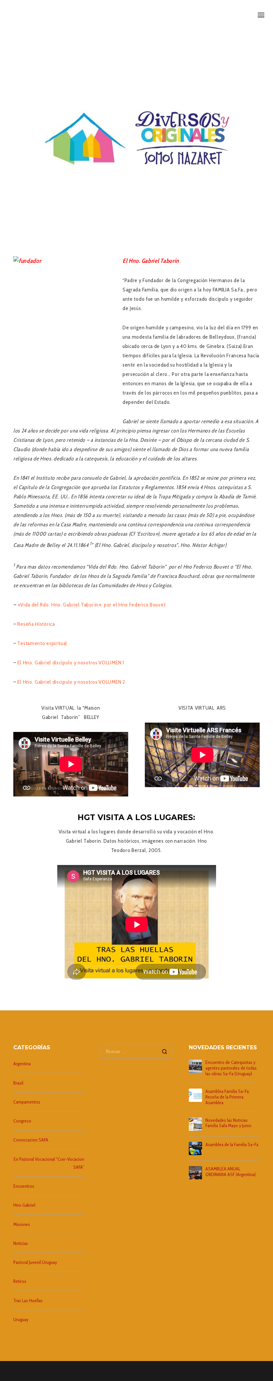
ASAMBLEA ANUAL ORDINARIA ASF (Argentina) (230, 1171)
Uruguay (20, 1319)
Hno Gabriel (24, 1205)
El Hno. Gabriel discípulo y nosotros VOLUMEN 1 (70, 662)
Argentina (22, 1064)
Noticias (20, 1243)
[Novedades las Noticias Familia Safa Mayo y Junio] (195, 1124)
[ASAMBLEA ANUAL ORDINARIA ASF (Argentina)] (195, 1172)
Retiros (19, 1281)
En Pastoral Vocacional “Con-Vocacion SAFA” (49, 1163)
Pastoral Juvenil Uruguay (35, 1262)
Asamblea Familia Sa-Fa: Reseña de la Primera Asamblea (227, 1097)
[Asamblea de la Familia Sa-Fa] (195, 1148)
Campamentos (26, 1102)
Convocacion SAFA (30, 1140)
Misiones (21, 1224)
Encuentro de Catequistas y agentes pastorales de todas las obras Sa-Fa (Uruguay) (231, 1068)
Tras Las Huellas (28, 1300)
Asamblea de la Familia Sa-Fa (231, 1144)
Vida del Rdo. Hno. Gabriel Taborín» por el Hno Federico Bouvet (93, 605)
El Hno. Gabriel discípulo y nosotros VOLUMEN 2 (71, 682)
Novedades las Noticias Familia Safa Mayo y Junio (228, 1123)
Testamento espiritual (42, 643)
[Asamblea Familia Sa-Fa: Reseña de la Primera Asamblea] (195, 1095)
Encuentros (23, 1186)
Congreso (22, 1121)
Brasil (18, 1083)
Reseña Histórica (36, 624)
